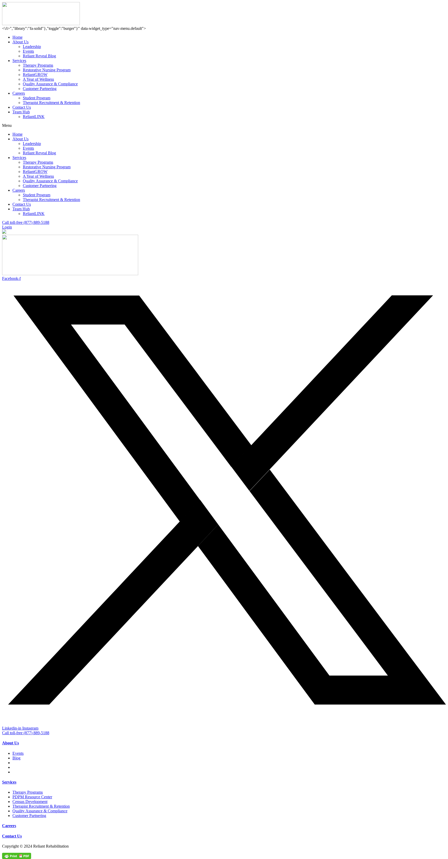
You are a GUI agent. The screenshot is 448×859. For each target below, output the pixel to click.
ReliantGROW (35, 74)
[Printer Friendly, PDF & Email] (16, 855)
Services (19, 60)
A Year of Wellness (38, 79)
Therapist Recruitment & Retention (51, 102)
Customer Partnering (40, 88)
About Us (20, 42)
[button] (224, 125)
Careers (18, 93)
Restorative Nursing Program (47, 70)
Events (28, 51)
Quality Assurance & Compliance (50, 84)
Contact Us (21, 107)
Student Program (36, 98)
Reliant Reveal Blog (39, 56)
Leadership (32, 46)
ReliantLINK (34, 116)
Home (17, 37)
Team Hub (21, 112)
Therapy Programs (38, 65)
